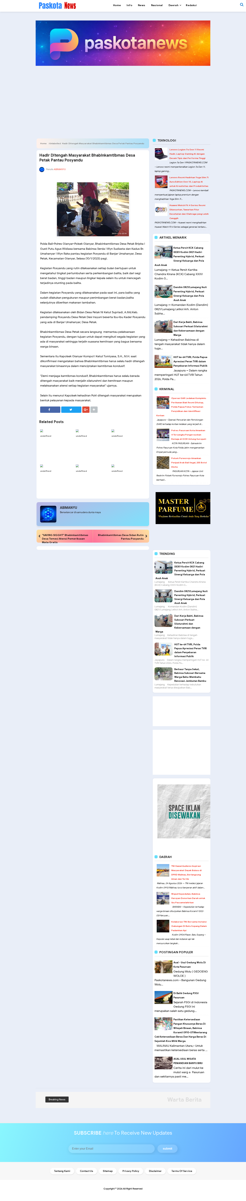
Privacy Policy (130, 1171)
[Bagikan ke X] (71, 410)
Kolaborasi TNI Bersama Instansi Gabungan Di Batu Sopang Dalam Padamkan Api (189, 926)
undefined (45, 436)
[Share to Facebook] (50, 410)
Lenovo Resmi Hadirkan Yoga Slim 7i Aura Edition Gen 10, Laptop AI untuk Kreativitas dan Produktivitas (189, 181)
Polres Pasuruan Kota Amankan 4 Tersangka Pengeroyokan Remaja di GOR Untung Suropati (188, 434)
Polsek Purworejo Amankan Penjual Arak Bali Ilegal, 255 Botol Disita (189, 462)
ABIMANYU (68, 508)
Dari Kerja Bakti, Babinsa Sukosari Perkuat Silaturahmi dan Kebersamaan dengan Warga (179, 623)
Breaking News (57, 1099)
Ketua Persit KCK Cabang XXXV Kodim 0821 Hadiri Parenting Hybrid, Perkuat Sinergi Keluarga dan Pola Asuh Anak (179, 256)
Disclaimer (155, 1171)
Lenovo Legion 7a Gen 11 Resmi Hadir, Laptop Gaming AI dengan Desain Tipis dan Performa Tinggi (187, 153)
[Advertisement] (123, 96)
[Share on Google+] (86, 410)
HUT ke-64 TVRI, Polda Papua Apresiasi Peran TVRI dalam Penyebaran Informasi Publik (190, 361)
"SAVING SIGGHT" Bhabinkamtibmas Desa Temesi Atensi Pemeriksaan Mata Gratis (65, 538)
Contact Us (86, 1171)
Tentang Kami (62, 1171)
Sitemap (108, 1171)
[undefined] (57, 430)
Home (43, 143)
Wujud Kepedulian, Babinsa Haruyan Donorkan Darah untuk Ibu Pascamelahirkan (188, 898)
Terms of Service (181, 1171)
